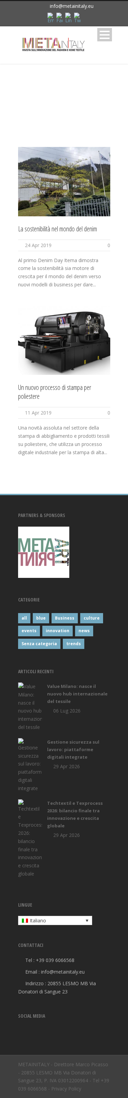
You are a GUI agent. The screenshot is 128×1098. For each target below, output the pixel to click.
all (24, 618)
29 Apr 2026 (66, 766)
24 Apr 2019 (38, 245)
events (29, 631)
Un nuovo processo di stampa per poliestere (54, 392)
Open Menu (104, 34)
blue (41, 618)
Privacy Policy (66, 1088)
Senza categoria (39, 644)
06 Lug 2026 (67, 710)
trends (73, 644)
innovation (57, 631)
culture (92, 618)
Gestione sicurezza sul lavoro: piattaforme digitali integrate (73, 749)
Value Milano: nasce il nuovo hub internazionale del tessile (77, 693)
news (84, 631)
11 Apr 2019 (38, 412)
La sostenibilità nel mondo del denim (57, 228)
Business (64, 618)
